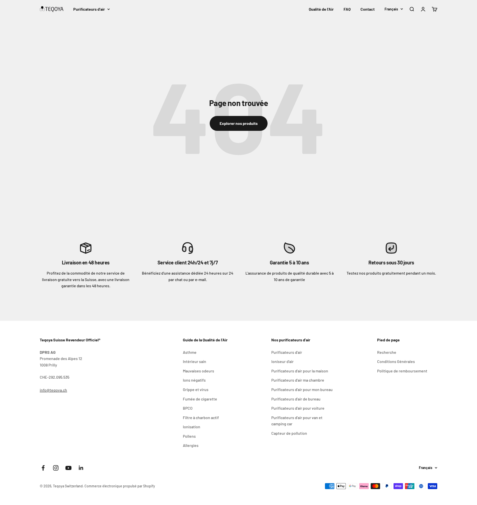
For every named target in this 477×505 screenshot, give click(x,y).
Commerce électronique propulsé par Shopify (119, 486)
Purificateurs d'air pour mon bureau (302, 389)
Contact (367, 9)
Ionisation (191, 426)
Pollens (189, 436)
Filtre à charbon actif (201, 417)
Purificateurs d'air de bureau (295, 399)
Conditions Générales (396, 361)
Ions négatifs (194, 380)
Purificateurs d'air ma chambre (297, 380)
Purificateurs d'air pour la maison (299, 370)
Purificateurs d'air (89, 9)
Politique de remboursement (402, 370)
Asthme (190, 352)
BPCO (188, 408)
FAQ (347, 9)
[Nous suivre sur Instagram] (55, 468)
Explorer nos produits (239, 123)
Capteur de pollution (289, 433)
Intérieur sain (194, 361)
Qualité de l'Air (321, 9)
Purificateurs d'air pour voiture (297, 408)
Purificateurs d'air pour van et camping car (296, 420)
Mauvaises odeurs (198, 370)
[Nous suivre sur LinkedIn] (81, 468)
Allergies (191, 445)
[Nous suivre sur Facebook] (43, 468)
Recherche (386, 352)
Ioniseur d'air (282, 361)
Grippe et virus (195, 389)
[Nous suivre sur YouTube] (68, 468)
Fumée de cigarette (200, 399)
